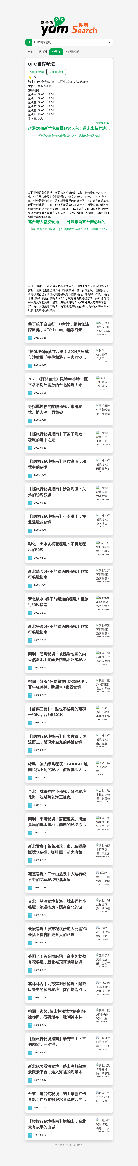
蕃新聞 (43, 51)
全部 (30, 51)
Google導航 (56, 71)
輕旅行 (56, 51)
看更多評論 (102, 123)
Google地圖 (37, 71)
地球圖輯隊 (72, 51)
